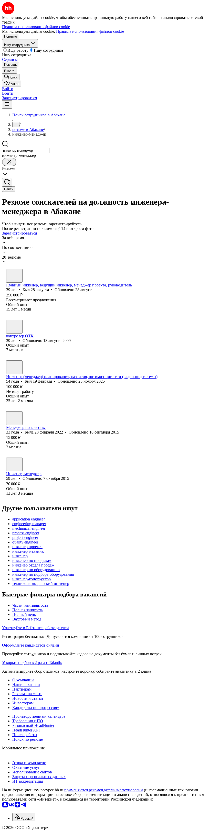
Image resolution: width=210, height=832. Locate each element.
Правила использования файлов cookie (90, 31)
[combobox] (25, 150)
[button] (7, 88)
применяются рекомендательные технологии (103, 790)
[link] (10, 77)
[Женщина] (14, 327)
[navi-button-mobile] (7, 104)
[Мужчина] (14, 276)
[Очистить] (9, 162)
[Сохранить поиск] (7, 182)
